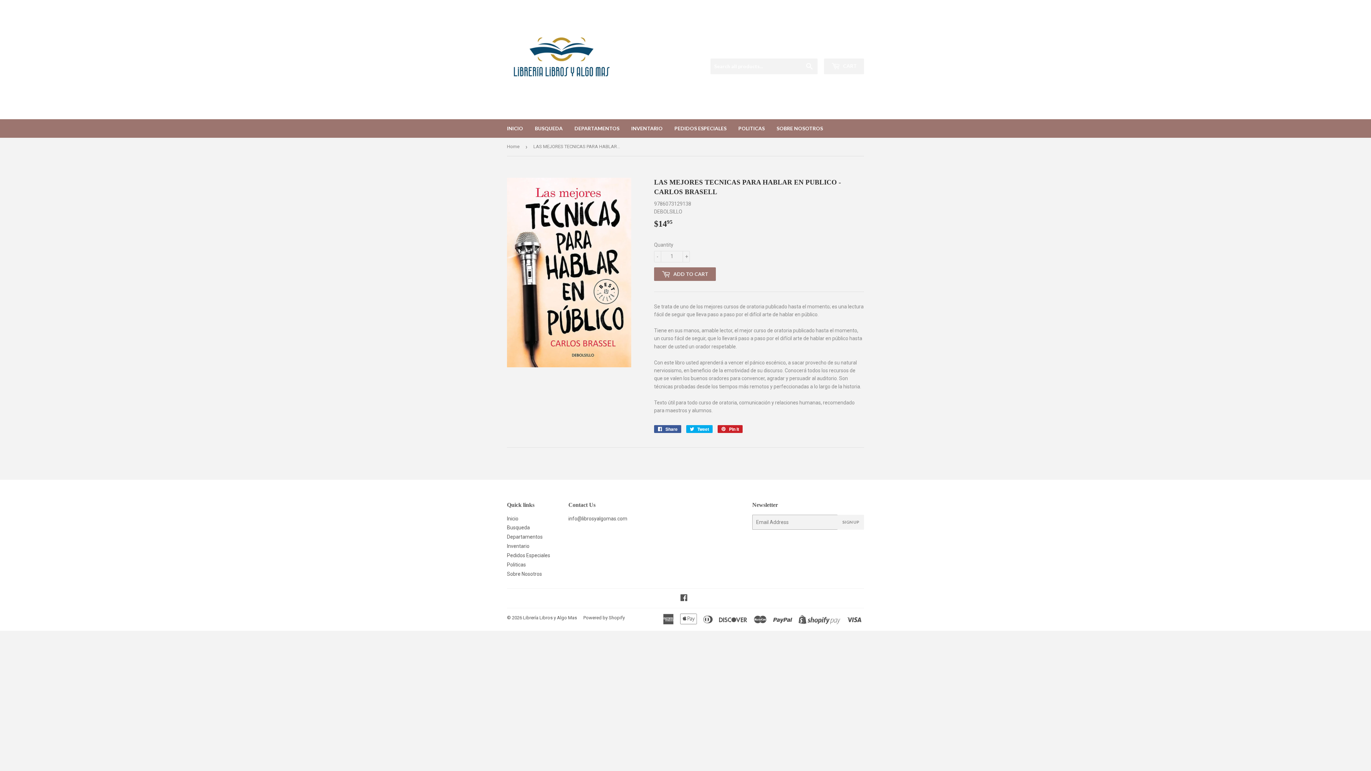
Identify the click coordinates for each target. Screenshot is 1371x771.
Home (513, 146)
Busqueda (549, 128)
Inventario (647, 128)
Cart (849, 66)
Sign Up (850, 522)
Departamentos (596, 128)
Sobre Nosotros (800, 128)
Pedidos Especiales (700, 128)
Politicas (751, 128)
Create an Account (845, 49)
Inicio (515, 128)
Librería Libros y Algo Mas (550, 617)
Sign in (810, 49)
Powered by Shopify (604, 617)
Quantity (663, 245)
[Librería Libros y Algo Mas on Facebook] (684, 598)
